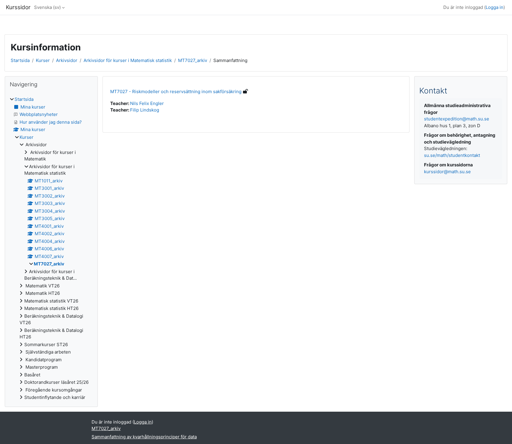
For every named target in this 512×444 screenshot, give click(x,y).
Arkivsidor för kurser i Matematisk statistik (128, 60)
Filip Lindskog (144, 110)
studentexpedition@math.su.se (456, 119)
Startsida (20, 60)
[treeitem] (51, 248)
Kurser (43, 60)
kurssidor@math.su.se (447, 171)
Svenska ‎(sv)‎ (47, 7)
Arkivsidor (66, 60)
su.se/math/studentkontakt (452, 155)
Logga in (494, 7)
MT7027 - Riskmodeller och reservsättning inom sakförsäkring (175, 91)
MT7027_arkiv (192, 60)
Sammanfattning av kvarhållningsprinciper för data (144, 437)
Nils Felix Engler (147, 103)
